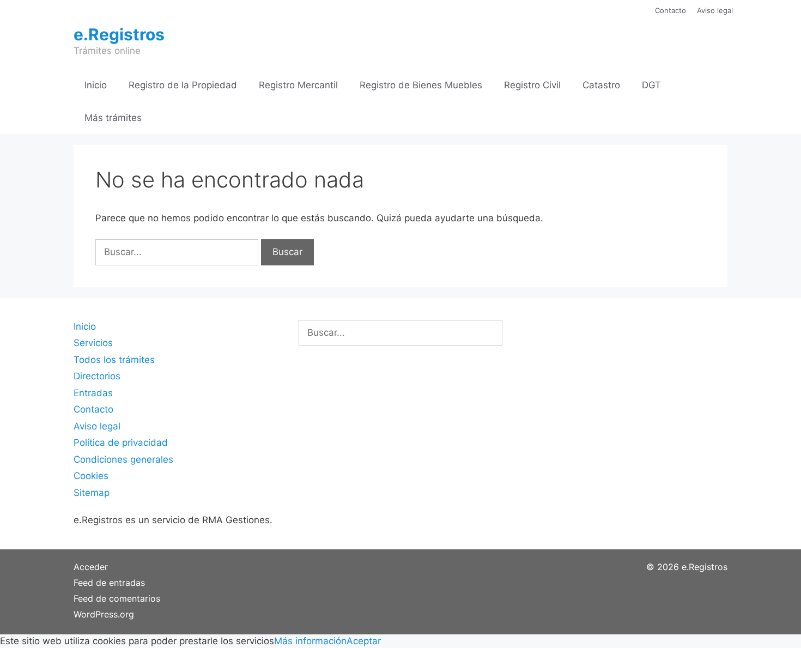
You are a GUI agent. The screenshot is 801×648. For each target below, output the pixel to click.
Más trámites (113, 117)
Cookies (91, 475)
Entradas (93, 392)
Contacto (670, 10)
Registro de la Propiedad (183, 85)
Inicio (95, 85)
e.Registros (119, 34)
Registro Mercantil (298, 85)
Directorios (97, 376)
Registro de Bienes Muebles (421, 85)
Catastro (601, 85)
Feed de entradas (109, 582)
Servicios (93, 342)
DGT (651, 85)
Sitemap (92, 492)
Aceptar (364, 640)
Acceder (91, 566)
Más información (310, 640)
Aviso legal (715, 10)
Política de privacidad (121, 442)
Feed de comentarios (117, 598)
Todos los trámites (114, 359)
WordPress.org (104, 614)
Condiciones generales (123, 459)
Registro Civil (532, 85)
